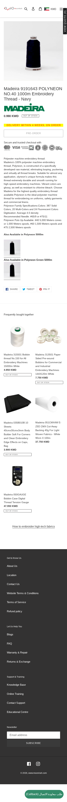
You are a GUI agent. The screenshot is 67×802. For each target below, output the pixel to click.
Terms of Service (16, 602)
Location (11, 575)
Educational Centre (17, 711)
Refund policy (14, 611)
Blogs (10, 634)
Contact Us (13, 584)
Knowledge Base (16, 684)
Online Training (15, 693)
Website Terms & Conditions (23, 593)
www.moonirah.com (37, 773)
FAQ (9, 643)
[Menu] (61, 8)
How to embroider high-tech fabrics (33, 526)
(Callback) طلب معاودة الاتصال (44, 794)
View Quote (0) (65, 21)
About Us (12, 565)
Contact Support (16, 702)
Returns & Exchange (18, 661)
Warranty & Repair (17, 652)
